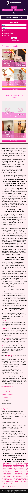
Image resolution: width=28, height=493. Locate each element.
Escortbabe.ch (7, 473)
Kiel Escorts (4, 406)
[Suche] (25, 10)
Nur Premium (7, 31)
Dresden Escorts (6, 389)
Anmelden (19, 10)
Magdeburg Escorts (7, 394)
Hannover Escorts (6, 397)
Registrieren (8, 10)
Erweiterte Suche (15, 40)
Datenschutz (12, 486)
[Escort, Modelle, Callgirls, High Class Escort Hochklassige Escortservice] (14, 3)
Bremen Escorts (5, 392)
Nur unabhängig (8, 33)
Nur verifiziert (7, 35)
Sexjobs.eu (19, 463)
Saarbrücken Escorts (7, 386)
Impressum (4, 486)
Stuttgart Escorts (6, 409)
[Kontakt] (14, 12)
